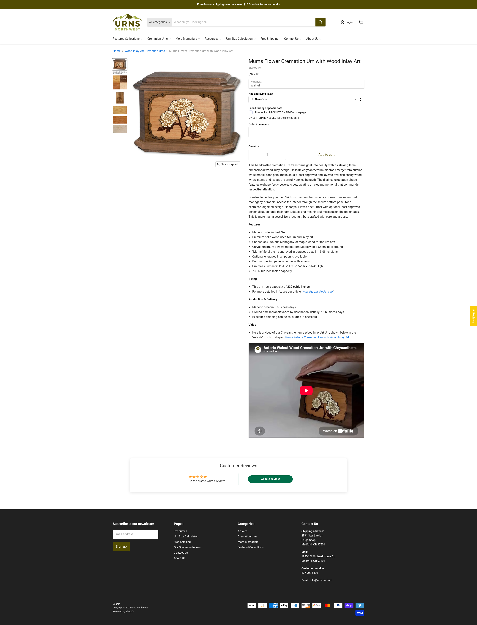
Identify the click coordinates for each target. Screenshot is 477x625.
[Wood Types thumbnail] (119, 82)
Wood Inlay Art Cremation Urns (145, 51)
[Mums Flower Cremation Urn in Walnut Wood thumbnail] (119, 64)
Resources (212, 38)
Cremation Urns (157, 38)
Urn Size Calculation (239, 38)
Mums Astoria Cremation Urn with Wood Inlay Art (317, 337)
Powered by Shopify (123, 611)
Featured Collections (126, 38)
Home (117, 51)
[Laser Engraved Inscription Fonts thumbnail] (119, 72)
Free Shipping (269, 38)
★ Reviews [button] (473, 316)
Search (116, 603)
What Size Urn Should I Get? (317, 291)
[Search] (320, 22)
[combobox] (306, 99)
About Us (312, 38)
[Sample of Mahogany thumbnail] (119, 119)
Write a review (270, 479)
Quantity (254, 146)
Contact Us (291, 38)
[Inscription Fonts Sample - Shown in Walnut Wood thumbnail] (119, 98)
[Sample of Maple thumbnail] (119, 129)
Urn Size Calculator (186, 536)
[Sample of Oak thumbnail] (119, 110)
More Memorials (187, 38)
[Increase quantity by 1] (281, 155)
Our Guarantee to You (187, 547)
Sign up (121, 546)
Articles (242, 531)
